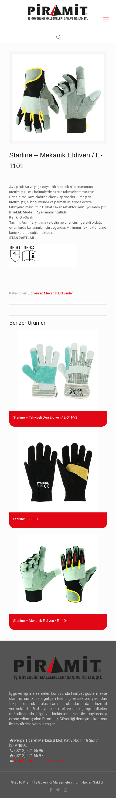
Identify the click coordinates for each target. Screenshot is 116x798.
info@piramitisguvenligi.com (38, 761)
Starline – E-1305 (26, 519)
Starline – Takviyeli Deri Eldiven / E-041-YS (45, 417)
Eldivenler (35, 293)
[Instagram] (65, 790)
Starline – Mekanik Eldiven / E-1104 (40, 621)
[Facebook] (51, 790)
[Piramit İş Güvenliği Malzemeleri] (58, 12)
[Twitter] (58, 790)
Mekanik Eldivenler (58, 293)
